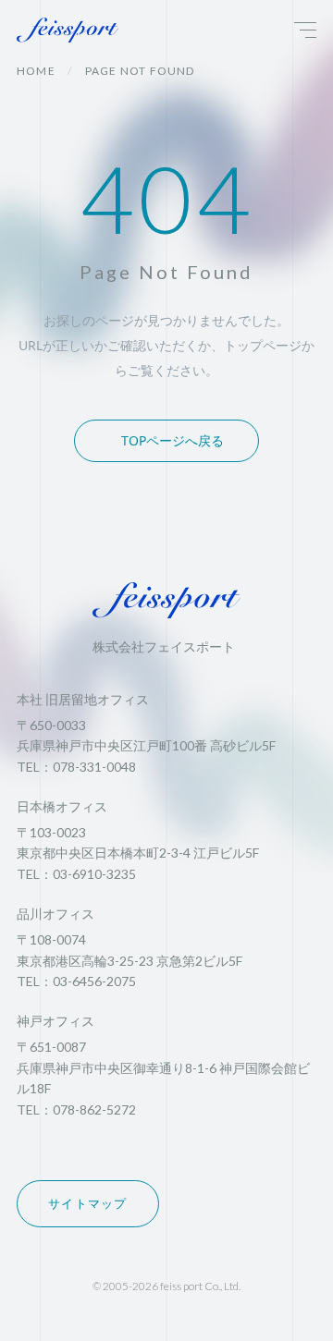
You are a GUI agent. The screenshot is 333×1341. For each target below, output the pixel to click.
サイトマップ (88, 1203)
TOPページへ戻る (172, 440)
